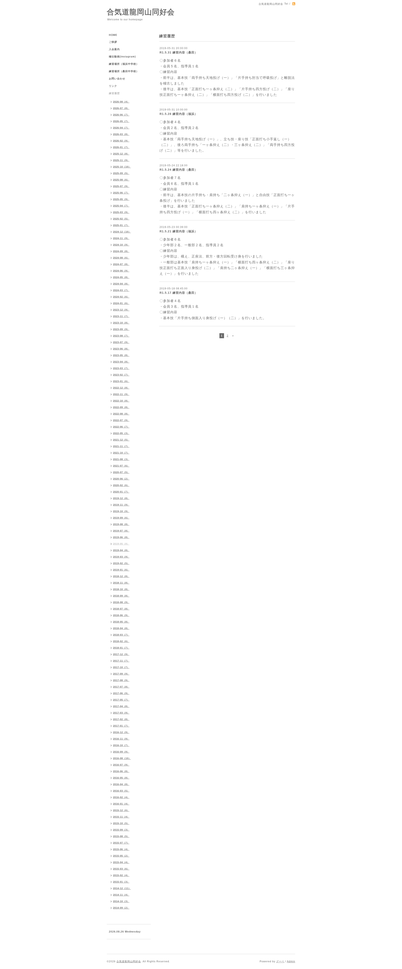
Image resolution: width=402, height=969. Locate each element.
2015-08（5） (121, 836)
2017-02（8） (121, 719)
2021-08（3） (121, 459)
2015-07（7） (121, 843)
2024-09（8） (121, 251)
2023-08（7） (121, 335)
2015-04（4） (121, 862)
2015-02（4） (121, 875)
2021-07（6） (121, 465)
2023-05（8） (121, 355)
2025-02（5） (121, 218)
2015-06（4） (121, 849)
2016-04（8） (121, 784)
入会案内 (114, 49)
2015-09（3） (121, 830)
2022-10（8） (121, 400)
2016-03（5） (121, 791)
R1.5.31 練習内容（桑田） (179, 52)
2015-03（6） (121, 869)
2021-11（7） (121, 446)
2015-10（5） (121, 823)
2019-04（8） (121, 550)
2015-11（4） (121, 817)
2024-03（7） (121, 290)
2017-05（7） (121, 699)
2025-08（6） (121, 179)
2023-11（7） (121, 316)
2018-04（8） (121, 628)
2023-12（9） (121, 309)
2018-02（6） (121, 641)
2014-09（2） (121, 908)
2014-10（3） (121, 901)
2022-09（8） (121, 407)
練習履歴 (114, 93)
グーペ (280, 961)
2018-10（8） (121, 589)
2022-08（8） (121, 413)
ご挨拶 (113, 41)
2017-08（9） (121, 680)
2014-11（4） (121, 895)
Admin (291, 961)
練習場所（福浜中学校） (124, 63)
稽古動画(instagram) (122, 56)
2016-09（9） (121, 751)
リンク (113, 86)
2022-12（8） (121, 387)
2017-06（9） (121, 693)
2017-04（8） (121, 706)
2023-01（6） (121, 381)
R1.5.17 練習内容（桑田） (179, 292)
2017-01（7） (121, 725)
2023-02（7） (121, 374)
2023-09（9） (121, 329)
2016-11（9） (121, 738)
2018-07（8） (121, 608)
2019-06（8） (121, 537)
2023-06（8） (121, 348)
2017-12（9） (121, 654)
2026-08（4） (121, 101)
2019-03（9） (121, 556)
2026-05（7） (121, 121)
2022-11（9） (121, 394)
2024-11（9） (121, 238)
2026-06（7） (121, 114)
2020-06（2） (121, 478)
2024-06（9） (121, 270)
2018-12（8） (121, 576)
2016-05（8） (121, 778)
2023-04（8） (121, 361)
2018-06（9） (121, 615)
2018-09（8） (121, 595)
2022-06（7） (121, 426)
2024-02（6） (121, 296)
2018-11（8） (121, 582)
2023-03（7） (121, 368)
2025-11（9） (121, 160)
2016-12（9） (121, 732)
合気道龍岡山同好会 (141, 12)
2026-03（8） (121, 134)
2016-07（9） (121, 764)
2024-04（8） (121, 283)
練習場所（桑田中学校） (124, 71)
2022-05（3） (121, 433)
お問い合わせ (117, 78)
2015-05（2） (121, 856)
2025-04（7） (121, 205)
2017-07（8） (121, 686)
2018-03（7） (121, 634)
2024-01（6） (121, 303)
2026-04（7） (121, 127)
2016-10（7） (121, 745)
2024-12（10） (122, 231)
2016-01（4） (121, 804)
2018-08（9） (121, 602)
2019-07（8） (121, 530)
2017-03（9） (121, 712)
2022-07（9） (121, 420)
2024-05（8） (121, 277)
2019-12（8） (121, 498)
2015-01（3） (121, 882)
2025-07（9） (121, 186)
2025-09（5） (121, 173)
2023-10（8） (121, 322)
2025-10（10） (122, 166)
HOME (113, 35)
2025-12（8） (121, 153)
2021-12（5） (121, 439)
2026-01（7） (121, 147)
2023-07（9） (121, 342)
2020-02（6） (121, 485)
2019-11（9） (121, 504)
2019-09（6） (121, 517)
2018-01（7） (121, 647)
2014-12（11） (122, 888)
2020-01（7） (121, 491)
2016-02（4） (121, 797)
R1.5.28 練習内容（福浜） (179, 114)
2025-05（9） (121, 199)
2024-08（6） (121, 257)
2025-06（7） (121, 192)
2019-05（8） (121, 543)
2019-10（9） (121, 511)
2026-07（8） (121, 108)
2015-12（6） (121, 810)
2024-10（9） (121, 244)
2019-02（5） (121, 563)
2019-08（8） (121, 524)
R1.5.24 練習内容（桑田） (179, 169)
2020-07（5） (121, 472)
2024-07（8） (121, 264)
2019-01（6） (121, 569)
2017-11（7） (121, 660)
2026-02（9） (121, 140)
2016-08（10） (122, 758)
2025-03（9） (121, 212)
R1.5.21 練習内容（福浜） (179, 231)
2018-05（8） (121, 621)
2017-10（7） (121, 667)
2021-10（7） (121, 452)
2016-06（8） (121, 771)
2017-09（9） (121, 673)
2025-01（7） (121, 225)
